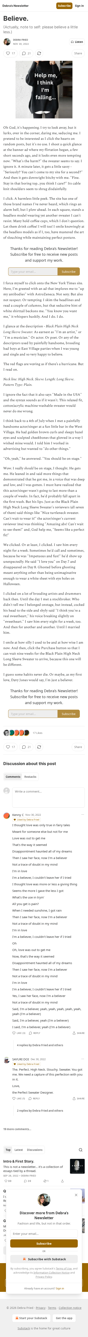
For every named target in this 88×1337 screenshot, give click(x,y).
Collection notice (70, 1308)
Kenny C (18, 815)
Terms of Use (64, 1268)
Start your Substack (33, 1318)
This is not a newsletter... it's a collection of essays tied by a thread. (33, 1169)
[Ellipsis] (82, 814)
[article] (44, 1171)
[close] (76, 1195)
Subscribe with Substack (47, 1259)
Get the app (64, 1318)
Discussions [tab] (34, 1150)
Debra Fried (20, 39)
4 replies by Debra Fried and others (40, 1045)
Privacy (40, 1308)
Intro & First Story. (18, 1161)
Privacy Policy (44, 1277)
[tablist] (21, 777)
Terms (52, 1308)
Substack (24, 1328)
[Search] (81, 1150)
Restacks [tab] (30, 777)
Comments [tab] (13, 777)
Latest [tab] (19, 1150)
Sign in (79, 6)
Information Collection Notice (52, 1272)
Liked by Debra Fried (28, 819)
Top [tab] (8, 1150)
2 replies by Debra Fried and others (40, 1110)
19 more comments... (17, 1129)
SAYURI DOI (20, 1059)
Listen (79, 42)
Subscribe (64, 6)
